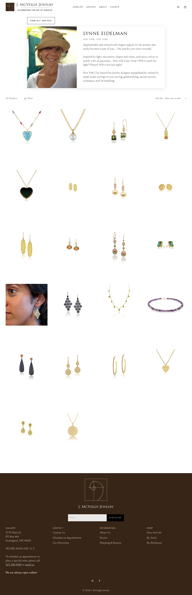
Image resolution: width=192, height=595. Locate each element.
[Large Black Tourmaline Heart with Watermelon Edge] (27, 187)
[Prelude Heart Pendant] (166, 365)
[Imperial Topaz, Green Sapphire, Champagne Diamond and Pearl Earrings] (119, 244)
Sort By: (159, 98)
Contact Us (59, 532)
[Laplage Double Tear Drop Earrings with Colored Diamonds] (27, 428)
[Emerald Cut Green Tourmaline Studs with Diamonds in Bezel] (166, 244)
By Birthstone (154, 543)
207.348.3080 (14, 564)
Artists (91, 7)
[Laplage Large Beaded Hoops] (119, 365)
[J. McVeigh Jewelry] (29, 7)
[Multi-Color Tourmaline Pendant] (166, 130)
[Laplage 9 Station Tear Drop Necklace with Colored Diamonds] (119, 305)
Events (114, 7)
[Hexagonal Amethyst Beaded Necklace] (166, 305)
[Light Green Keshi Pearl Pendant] (73, 130)
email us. (30, 564)
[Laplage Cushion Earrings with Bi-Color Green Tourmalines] (119, 130)
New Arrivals (154, 532)
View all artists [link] (41, 20)
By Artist (152, 538)
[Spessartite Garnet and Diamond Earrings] (73, 244)
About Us (105, 532)
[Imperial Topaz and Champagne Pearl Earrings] (119, 187)
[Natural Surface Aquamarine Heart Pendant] (27, 130)
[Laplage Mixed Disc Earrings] (73, 365)
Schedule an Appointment (67, 538)
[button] (178, 7)
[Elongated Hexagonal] (73, 187)
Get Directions (61, 543)
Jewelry (78, 7)
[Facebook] (99, 581)
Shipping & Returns (110, 543)
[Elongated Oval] (27, 244)
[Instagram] (92, 581)
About (103, 7)
